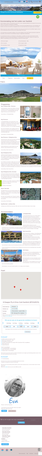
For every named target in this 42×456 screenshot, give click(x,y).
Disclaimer (31, 453)
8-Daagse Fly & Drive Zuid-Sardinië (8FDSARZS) (23, 11)
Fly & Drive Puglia (5, 437)
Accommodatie (17, 78)
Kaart (23, 78)
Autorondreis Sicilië (5, 433)
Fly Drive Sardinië (10, 11)
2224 (28, 326)
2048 (21, 326)
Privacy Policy (37, 453)
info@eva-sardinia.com (5, 441)
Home (1, 11)
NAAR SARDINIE (18, 5)
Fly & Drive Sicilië (5, 434)
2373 (35, 326)
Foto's (4, 78)
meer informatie (5, 444)
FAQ (27, 453)
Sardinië (5, 11)
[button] (14, 287)
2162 (7, 326)
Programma (10, 78)
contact (6, 366)
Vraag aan (4, 410)
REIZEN (11, 5)
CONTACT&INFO (26, 5)
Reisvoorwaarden (22, 453)
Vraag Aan (37, 12)
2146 (14, 326)
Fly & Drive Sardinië (5, 430)
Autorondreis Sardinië (6, 429)
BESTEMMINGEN (5, 5)
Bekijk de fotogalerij (21, 75)
